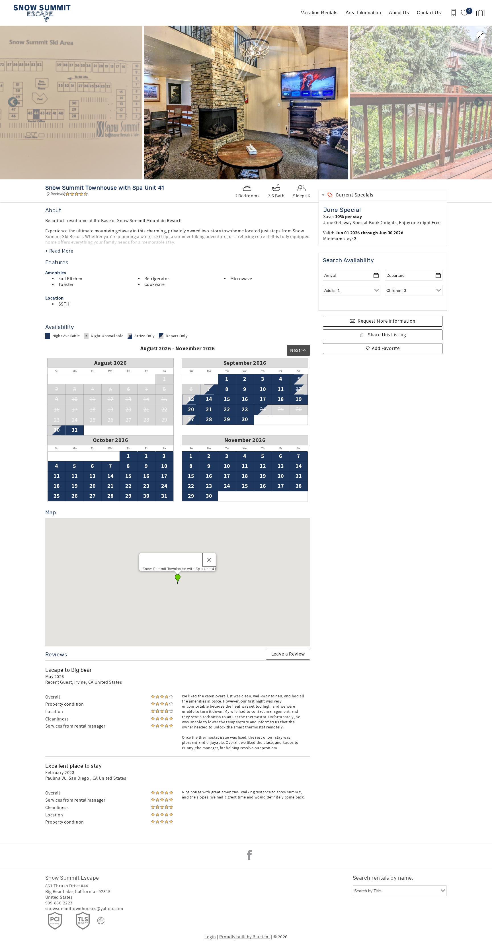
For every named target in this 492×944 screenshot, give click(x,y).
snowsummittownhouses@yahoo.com (84, 909)
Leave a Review (288, 654)
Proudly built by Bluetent (244, 937)
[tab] (383, 195)
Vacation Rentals (319, 12)
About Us (399, 12)
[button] (178, 579)
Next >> (298, 350)
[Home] (43, 13)
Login (210, 937)
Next (479, 102)
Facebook (249, 855)
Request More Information (386, 321)
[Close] (209, 560)
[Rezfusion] (101, 921)
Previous (13, 102)
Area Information (363, 12)
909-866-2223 (59, 903)
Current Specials (355, 195)
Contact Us (429, 12)
